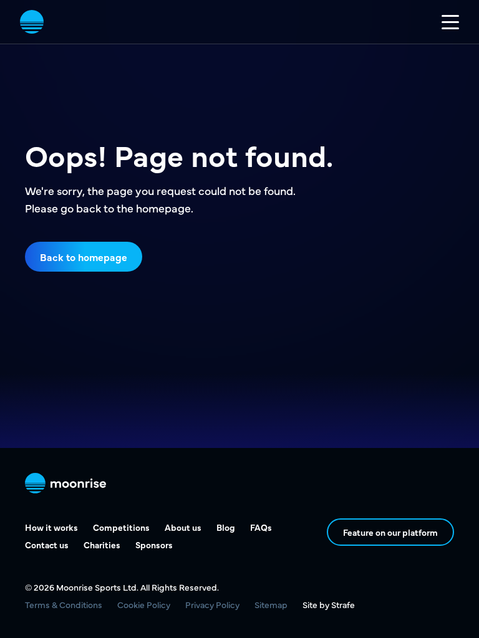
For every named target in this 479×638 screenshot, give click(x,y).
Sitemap (271, 604)
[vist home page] (32, 22)
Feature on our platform (390, 532)
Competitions (121, 527)
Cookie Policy (143, 604)
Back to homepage (83, 257)
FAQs (261, 527)
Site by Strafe (328, 604)
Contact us (47, 544)
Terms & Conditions (63, 604)
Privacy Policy (212, 604)
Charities (102, 544)
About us (183, 527)
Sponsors (154, 544)
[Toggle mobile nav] (450, 21)
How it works (51, 527)
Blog (225, 527)
